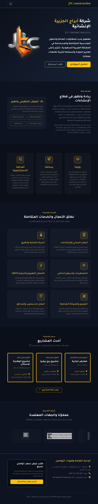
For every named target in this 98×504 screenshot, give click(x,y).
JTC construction (80, 3)
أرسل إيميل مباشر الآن (26, 482)
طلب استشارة (55, 64)
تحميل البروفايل (79, 64)
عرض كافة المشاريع (50, 390)
